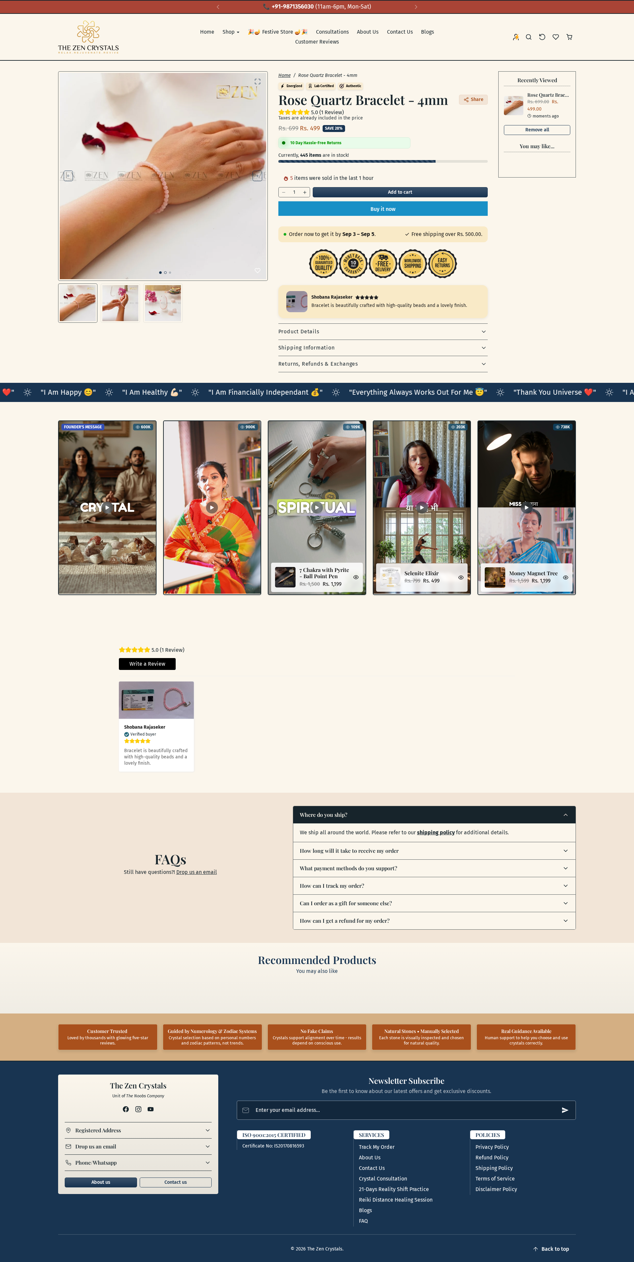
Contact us (175, 1182)
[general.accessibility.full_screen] (258, 81)
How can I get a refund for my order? (345, 920)
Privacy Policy (492, 1147)
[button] (529, 37)
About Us (367, 32)
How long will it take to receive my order (349, 850)
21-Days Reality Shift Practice (394, 1189)
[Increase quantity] (304, 192)
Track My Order (377, 1147)
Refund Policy (492, 1157)
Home (207, 32)
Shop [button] (229, 32)
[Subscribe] (565, 1110)
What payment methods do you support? (348, 868)
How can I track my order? (332, 885)
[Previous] (218, 7)
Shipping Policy (494, 1168)
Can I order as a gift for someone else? (346, 903)
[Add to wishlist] (257, 270)
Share (477, 99)
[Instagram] (138, 1109)
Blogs (427, 32)
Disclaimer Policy (496, 1189)
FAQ (363, 1221)
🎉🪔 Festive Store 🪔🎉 (278, 32)
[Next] (416, 7)
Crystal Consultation (383, 1179)
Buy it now (383, 209)
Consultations (332, 32)
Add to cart (400, 192)
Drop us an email (196, 872)
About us (100, 1182)
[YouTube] (150, 1109)
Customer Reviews (317, 42)
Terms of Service (495, 1179)
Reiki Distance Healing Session (396, 1200)
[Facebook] (126, 1109)
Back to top (555, 1249)
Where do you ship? (323, 814)
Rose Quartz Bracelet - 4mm (557, 94)
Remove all (537, 130)
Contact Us (400, 32)
